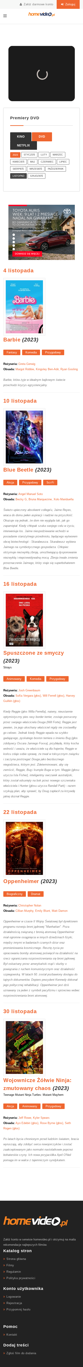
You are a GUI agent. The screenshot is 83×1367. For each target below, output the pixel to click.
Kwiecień (18, 161)
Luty (44, 154)
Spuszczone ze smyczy (33, 653)
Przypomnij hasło (18, 1309)
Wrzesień (35, 168)
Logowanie (13, 1296)
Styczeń (29, 154)
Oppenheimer (21, 881)
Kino (21, 136)
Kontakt (11, 1334)
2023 (15, 155)
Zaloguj (69, 4)
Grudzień (36, 175)
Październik (56, 168)
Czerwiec (47, 161)
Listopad (18, 175)
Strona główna (16, 1259)
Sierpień (18, 168)
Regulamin (13, 1271)
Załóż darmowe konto (38, 4)
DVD (42, 136)
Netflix (23, 145)
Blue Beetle (18, 470)
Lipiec (63, 161)
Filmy (10, 1265)
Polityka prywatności (20, 1278)
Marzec (58, 154)
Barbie (11, 340)
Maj (32, 161)
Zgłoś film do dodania (21, 1353)
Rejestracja (14, 1303)
